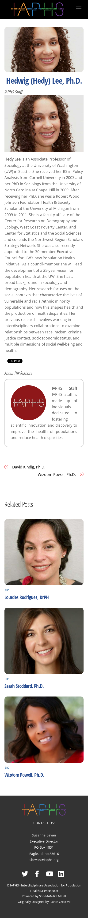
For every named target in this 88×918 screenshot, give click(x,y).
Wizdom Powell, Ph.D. (57, 474)
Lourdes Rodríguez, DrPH (26, 597)
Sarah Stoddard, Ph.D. (24, 686)
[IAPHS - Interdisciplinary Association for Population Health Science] (37, 8)
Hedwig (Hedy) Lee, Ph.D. (44, 80)
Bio (6, 590)
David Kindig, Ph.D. (28, 467)
